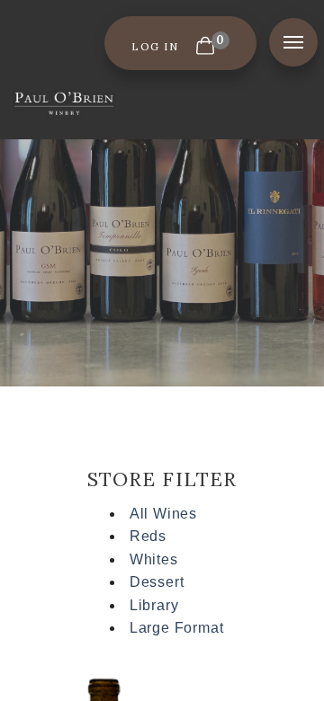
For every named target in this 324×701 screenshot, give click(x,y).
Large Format (177, 627)
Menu (293, 42)
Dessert (157, 582)
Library (154, 605)
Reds (148, 536)
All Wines (163, 513)
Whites (154, 559)
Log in (154, 46)
